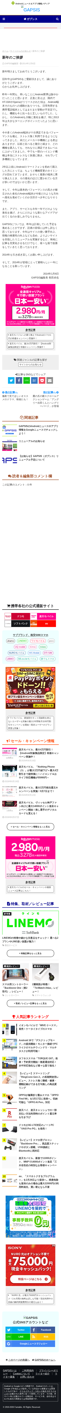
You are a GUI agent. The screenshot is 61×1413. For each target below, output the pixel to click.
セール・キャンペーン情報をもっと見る (31, 827)
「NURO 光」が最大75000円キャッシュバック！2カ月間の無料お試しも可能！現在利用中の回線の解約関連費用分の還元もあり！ (30, 1298)
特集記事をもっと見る (31, 953)
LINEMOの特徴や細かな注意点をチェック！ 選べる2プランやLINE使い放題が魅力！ (30, 940)
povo (51, 641)
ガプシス (32, 19)
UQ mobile (20, 647)
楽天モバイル (46, 616)
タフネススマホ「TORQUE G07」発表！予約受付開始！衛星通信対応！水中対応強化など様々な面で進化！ (38, 1062)
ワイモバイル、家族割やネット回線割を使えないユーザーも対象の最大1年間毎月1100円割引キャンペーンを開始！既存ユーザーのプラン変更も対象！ (30, 723)
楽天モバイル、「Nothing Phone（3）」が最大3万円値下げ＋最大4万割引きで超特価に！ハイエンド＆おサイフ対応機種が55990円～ (38, 772)
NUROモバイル (16, 653)
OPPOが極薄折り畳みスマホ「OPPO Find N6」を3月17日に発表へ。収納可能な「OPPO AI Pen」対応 (38, 1099)
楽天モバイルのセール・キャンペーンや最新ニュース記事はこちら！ (29, 889)
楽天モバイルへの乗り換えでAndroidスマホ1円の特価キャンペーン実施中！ (29, 337)
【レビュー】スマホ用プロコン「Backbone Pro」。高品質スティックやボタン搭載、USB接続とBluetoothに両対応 (39, 1145)
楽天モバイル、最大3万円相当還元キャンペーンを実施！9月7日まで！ (38, 789)
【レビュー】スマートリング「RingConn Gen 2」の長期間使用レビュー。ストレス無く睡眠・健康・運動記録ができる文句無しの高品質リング (39, 1080)
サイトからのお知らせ (20, 51)
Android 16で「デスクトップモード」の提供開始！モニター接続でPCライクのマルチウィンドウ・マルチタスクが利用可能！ (38, 1045)
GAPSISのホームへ (45, 1360)
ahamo (10, 641)
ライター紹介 (42, 1373)
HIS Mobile (34, 653)
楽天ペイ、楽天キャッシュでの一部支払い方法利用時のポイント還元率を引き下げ (38, 1114)
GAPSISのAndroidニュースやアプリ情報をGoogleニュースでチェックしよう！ (38, 430)
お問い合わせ (27, 1377)
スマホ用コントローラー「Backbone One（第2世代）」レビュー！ (15, 988)
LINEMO (22, 641)
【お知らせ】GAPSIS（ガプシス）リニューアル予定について (39, 458)
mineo (43, 647)
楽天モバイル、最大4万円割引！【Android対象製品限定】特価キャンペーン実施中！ (29, 345)
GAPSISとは (10, 1370)
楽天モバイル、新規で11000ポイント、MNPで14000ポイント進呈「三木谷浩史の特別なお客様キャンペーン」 (38, 1163)
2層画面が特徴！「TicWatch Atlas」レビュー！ (45, 988)
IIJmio (33, 647)
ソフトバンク (21, 623)
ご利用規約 (28, 1370)
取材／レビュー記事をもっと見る (31, 1003)
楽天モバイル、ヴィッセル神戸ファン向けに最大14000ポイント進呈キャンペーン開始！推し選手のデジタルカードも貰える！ (39, 808)
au (46, 623)
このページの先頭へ (19, 1360)
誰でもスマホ (47, 659)
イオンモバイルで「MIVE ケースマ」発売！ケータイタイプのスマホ (38, 1027)
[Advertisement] (30, 40)
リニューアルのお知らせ (32, 441)
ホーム (5, 51)
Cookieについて (21, 1373)
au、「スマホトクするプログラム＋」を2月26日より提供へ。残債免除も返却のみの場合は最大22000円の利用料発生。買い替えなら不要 (39, 1181)
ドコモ (20, 616)
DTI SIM (48, 653)
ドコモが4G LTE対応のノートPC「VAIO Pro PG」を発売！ (36, 1127)
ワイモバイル (38, 641)
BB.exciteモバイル (27, 659)
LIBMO (10, 659)
